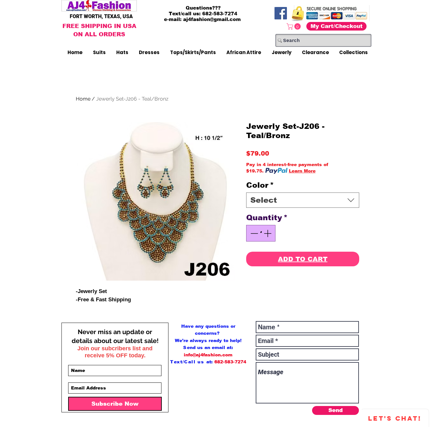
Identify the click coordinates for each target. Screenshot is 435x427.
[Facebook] (281, 13)
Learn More (302, 170)
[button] (294, 26)
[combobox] (302, 200)
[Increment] (268, 233)
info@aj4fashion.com (208, 354)
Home (83, 99)
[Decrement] (253, 233)
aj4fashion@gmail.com (212, 19)
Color (260, 185)
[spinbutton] (261, 233)
